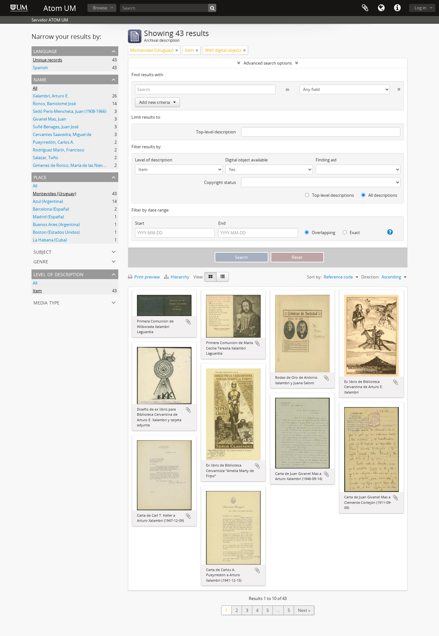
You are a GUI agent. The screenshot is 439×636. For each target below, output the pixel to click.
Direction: (370, 277)
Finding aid (326, 160)
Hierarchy (180, 277)
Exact (354, 232)
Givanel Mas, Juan (49, 119)
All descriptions (382, 195)
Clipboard (365, 8)
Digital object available (246, 160)
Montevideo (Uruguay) (54, 193)
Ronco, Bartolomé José (54, 103)
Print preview (146, 277)
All (35, 88)
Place (40, 176)
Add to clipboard (188, 322)
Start (139, 223)
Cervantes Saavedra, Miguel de (62, 134)
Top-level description (216, 132)
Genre (40, 261)
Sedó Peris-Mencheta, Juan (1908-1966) (69, 111)
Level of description (58, 273)
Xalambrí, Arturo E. (50, 96)
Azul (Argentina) (48, 201)
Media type (46, 302)
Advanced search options (268, 63)
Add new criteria (154, 102)
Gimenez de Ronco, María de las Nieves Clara (75, 165)
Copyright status (220, 182)
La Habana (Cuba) (50, 240)
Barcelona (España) (51, 209)
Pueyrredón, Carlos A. (53, 142)
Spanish (40, 67)
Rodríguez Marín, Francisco (58, 150)
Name (40, 79)
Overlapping (323, 232)
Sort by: (314, 277)
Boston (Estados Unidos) (56, 232)
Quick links (397, 8)
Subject (42, 251)
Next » (304, 610)
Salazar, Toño (45, 157)
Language (381, 8)
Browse (100, 8)
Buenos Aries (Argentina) (56, 224)
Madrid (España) (48, 217)
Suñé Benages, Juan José (55, 127)
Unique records (47, 60)
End (222, 223)
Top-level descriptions (332, 195)
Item (37, 291)
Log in (420, 8)
